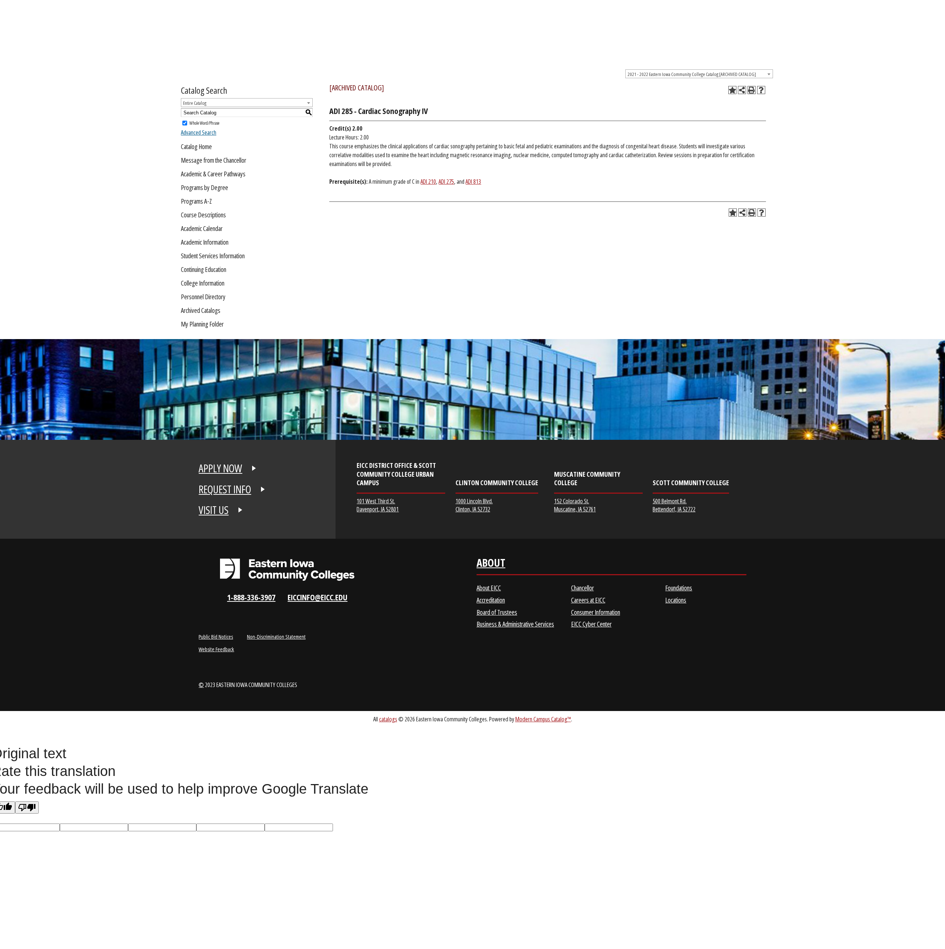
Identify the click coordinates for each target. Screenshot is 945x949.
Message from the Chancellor (213, 160)
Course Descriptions (203, 214)
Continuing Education (203, 269)
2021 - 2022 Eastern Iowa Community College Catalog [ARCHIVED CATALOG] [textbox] (692, 74)
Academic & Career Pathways (213, 173)
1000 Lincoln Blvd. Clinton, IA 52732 (474, 505)
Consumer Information (595, 612)
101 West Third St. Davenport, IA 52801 (378, 505)
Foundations (678, 587)
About (491, 564)
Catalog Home (196, 146)
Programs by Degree (204, 187)
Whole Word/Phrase (204, 123)
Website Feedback (216, 649)
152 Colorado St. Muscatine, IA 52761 (575, 505)
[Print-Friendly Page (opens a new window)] (752, 90)
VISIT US (213, 510)
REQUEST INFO (225, 489)
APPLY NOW (220, 468)
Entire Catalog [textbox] (194, 103)
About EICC (489, 587)
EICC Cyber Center (591, 624)
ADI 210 (428, 181)
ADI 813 (473, 181)
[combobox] (699, 73)
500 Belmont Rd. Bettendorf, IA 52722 (674, 505)
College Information (202, 283)
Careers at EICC (588, 600)
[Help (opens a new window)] (761, 90)
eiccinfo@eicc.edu (317, 597)
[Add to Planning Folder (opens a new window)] (732, 90)
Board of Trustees (497, 612)
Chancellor (582, 587)
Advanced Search (198, 132)
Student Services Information (213, 255)
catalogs (388, 719)
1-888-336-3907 (251, 597)
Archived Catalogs (200, 310)
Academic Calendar (202, 228)
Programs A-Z (196, 201)
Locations (675, 600)
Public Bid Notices (216, 636)
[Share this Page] (742, 90)
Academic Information (204, 242)
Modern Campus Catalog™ (543, 719)
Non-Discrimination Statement (276, 636)
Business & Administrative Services (515, 624)
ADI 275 (446, 181)
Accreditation (491, 600)
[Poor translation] (27, 807)
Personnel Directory (203, 296)
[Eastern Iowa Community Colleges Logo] (287, 570)
